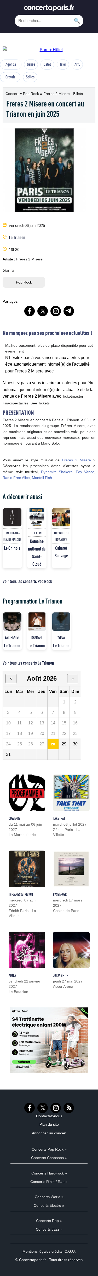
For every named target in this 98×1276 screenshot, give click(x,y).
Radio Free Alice (16, 478)
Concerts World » (49, 1197)
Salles (30, 76)
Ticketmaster (72, 396)
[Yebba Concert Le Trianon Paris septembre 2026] (61, 621)
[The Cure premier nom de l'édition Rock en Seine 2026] (37, 517)
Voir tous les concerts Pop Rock (27, 581)
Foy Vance (85, 472)
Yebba (61, 637)
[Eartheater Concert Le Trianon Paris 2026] (12, 621)
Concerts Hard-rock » (49, 1173)
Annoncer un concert (49, 1133)
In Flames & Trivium (21, 894)
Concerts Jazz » (49, 1229)
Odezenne (14, 818)
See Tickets (40, 403)
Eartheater (12, 637)
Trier (63, 64)
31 (8, 754)
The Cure (36, 533)
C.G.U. (70, 1251)
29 (64, 744)
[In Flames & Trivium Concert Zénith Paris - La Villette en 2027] (27, 869)
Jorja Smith (60, 975)
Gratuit (10, 76)
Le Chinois (12, 548)
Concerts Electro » (49, 1205)
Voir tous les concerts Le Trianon (28, 662)
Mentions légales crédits (42, 1251)
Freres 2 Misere (29, 259)
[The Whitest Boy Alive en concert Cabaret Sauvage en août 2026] (61, 517)
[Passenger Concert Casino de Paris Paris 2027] (71, 869)
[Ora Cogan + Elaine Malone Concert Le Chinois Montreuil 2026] (12, 517)
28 (53, 744)
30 (75, 744)
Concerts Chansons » (49, 1158)
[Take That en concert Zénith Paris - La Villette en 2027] (71, 793)
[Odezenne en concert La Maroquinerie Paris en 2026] (27, 793)
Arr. (77, 64)
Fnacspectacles (15, 403)
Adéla (12, 975)
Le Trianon (17, 237)
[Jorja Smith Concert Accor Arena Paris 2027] (71, 950)
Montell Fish (42, 478)
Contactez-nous (49, 1116)
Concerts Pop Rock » (49, 1149)
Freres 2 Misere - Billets (63, 94)
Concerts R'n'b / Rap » (49, 1181)
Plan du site (49, 1124)
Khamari (36, 637)
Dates (47, 64)
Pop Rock (31, 94)
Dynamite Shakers (57, 472)
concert (12, 94)
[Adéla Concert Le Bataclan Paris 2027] (27, 950)
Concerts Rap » (49, 1221)
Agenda (10, 64)
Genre (31, 64)
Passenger (60, 894)
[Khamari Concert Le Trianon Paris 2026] (37, 621)
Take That (59, 818)
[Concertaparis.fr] (49, 9)
